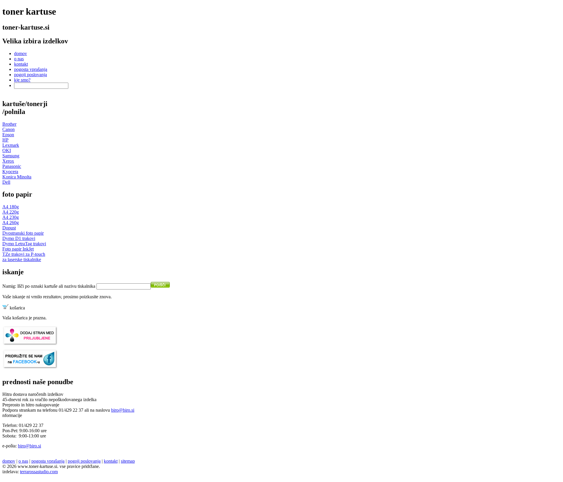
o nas (19, 58)
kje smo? (22, 79)
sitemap (128, 461)
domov (20, 53)
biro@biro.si (122, 410)
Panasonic (11, 166)
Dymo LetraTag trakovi (24, 243)
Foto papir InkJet (18, 248)
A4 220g (10, 212)
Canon (8, 129)
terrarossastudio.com (39, 471)
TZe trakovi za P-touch (23, 254)
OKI (6, 150)
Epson (8, 134)
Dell (6, 182)
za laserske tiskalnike (21, 259)
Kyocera (10, 171)
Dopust (9, 227)
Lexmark (10, 145)
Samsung (10, 155)
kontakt (21, 64)
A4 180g (10, 206)
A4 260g (10, 222)
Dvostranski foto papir (23, 233)
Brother (9, 124)
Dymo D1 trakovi (18, 238)
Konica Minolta (16, 176)
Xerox (8, 161)
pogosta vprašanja (30, 69)
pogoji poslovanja (30, 74)
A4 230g (10, 217)
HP (5, 139)
